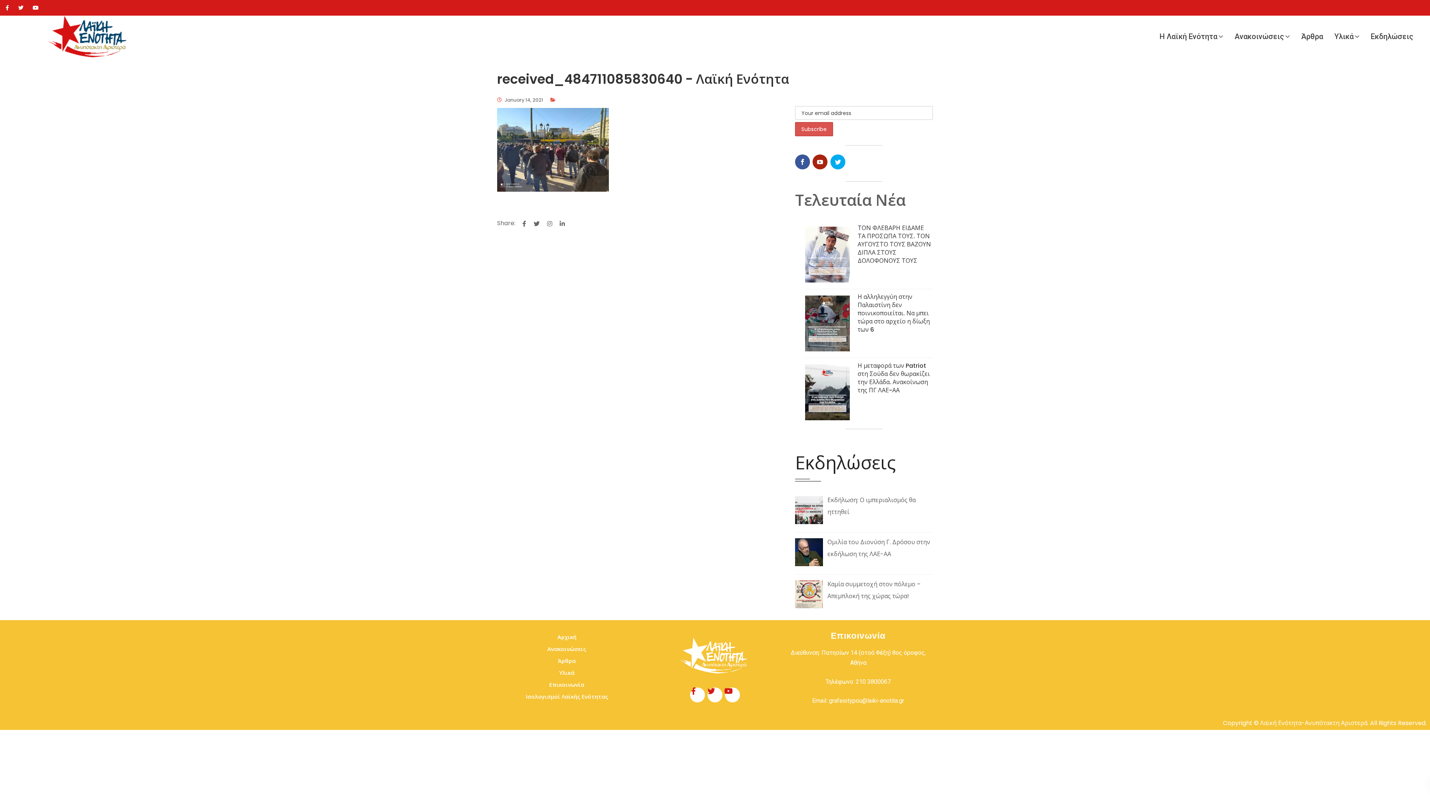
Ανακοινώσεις (1259, 36)
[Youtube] (36, 8)
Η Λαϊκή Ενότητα (1188, 36)
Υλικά (1344, 36)
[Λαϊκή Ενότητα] (89, 37)
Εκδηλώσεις (1392, 36)
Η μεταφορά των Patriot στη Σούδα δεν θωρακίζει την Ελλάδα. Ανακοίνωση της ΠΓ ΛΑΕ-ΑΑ (894, 378)
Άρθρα (1312, 36)
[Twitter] (20, 8)
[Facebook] (7, 8)
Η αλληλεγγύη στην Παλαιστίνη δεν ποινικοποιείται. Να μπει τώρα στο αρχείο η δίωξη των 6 (894, 313)
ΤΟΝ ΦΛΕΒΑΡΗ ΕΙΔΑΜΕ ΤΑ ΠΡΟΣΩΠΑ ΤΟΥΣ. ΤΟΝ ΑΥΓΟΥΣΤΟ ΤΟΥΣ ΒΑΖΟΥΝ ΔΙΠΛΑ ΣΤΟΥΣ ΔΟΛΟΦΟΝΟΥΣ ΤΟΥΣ (894, 244)
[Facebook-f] (697, 694)
